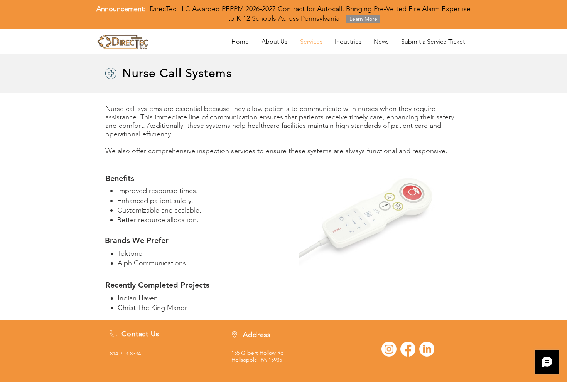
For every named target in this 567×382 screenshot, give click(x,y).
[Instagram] (389, 349)
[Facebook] (407, 349)
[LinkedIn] (426, 349)
